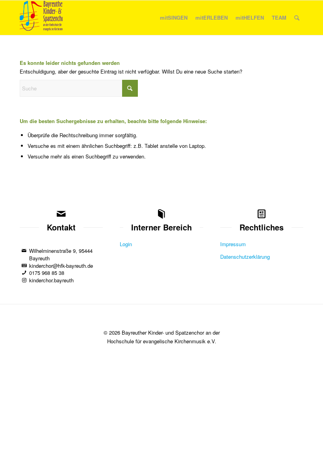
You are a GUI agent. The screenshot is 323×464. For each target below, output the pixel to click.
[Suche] (296, 17)
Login (126, 244)
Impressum (233, 244)
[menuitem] (173, 17)
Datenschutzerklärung (245, 256)
